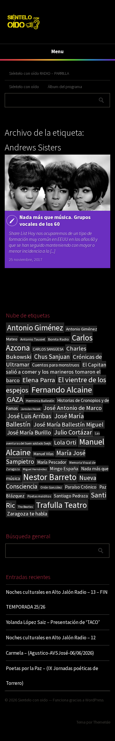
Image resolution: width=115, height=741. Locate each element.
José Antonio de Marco (73, 408)
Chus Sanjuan (52, 357)
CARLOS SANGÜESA (48, 349)
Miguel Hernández (35, 469)
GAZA (15, 399)
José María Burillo (29, 432)
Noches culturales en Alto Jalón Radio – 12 (51, 637)
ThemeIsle (101, 722)
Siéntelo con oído (24, 86)
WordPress (94, 700)
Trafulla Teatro (61, 505)
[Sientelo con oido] (23, 30)
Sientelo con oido (33, 700)
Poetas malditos (39, 496)
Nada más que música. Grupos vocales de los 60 (55, 220)
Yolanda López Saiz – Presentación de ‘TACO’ (53, 622)
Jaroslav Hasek (31, 409)
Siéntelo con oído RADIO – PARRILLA (39, 73)
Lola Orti (65, 442)
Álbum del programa (65, 86)
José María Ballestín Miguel (69, 424)
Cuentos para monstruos (55, 365)
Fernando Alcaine (61, 389)
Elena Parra (38, 380)
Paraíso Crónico (80, 487)
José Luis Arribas (29, 416)
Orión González (51, 487)
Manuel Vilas (43, 453)
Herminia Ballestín (40, 400)
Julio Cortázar (73, 432)
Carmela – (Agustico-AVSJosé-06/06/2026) (50, 653)
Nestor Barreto (49, 476)
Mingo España (64, 468)
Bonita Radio (58, 339)
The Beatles (25, 507)
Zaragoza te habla (27, 513)
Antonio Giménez (35, 328)
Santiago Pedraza (71, 496)
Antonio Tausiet (32, 339)
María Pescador (51, 462)
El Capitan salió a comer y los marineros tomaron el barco (56, 372)
